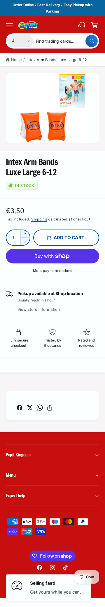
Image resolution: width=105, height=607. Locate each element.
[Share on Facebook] (19, 407)
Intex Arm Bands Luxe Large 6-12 (57, 59)
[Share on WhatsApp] (39, 407)
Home (16, 59)
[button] (9, 25)
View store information (39, 309)
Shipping (39, 219)
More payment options (52, 270)
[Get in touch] (81, 25)
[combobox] (66, 41)
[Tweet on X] (29, 407)
